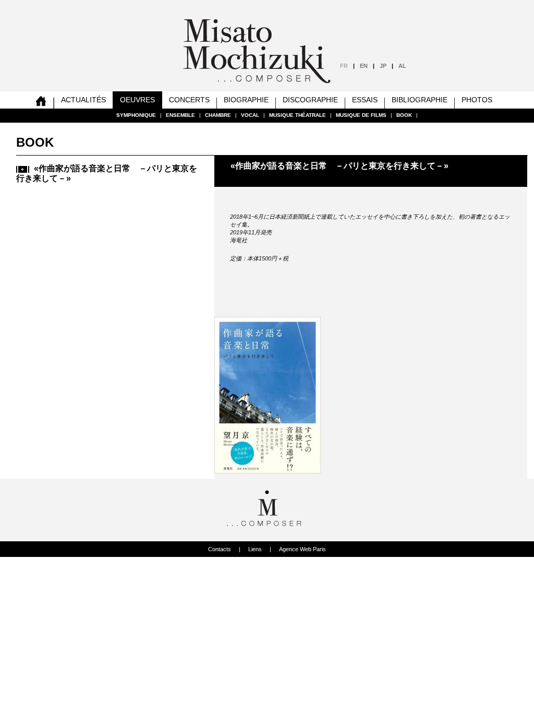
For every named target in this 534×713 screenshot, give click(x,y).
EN (364, 66)
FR (344, 66)
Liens (255, 549)
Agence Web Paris (302, 549)
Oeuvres (137, 100)
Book (404, 115)
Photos (477, 100)
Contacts (219, 549)
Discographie (310, 100)
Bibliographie (419, 100)
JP (383, 66)
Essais (365, 100)
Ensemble (180, 115)
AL (402, 66)
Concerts (189, 100)
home (41, 100)
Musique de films (361, 115)
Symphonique (136, 115)
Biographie (246, 100)
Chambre (218, 115)
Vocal (250, 115)
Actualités (83, 100)
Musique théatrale (297, 115)
